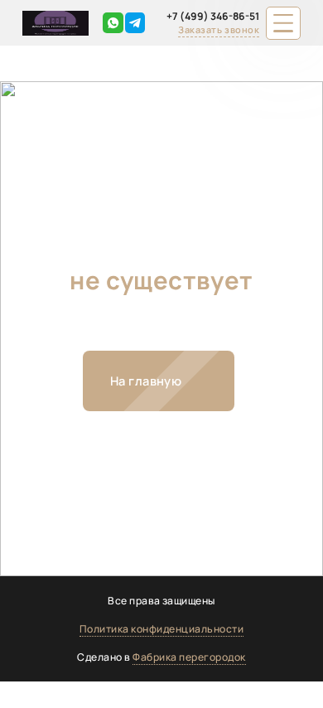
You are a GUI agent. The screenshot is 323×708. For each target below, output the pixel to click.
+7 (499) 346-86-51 (212, 16)
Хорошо (266, 691)
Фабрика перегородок (189, 657)
